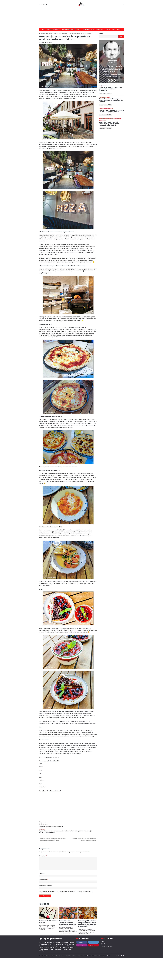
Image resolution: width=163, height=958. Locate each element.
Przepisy (101, 120)
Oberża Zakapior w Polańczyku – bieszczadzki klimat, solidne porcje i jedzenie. (111, 100)
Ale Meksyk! (50, 956)
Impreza (101, 118)
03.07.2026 (109, 128)
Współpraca (104, 945)
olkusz (72, 831)
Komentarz (43, 856)
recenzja (89, 831)
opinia (76, 831)
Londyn (101, 108)
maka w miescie (65, 831)
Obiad (119, 118)
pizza (79, 831)
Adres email (43, 880)
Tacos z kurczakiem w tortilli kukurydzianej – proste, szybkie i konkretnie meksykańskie (110, 124)
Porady (79, 29)
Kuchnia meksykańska (53, 29)
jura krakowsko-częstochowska (51, 831)
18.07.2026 (109, 104)
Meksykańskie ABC (88, 29)
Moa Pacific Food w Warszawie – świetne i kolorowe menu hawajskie (67, 923)
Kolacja (105, 118)
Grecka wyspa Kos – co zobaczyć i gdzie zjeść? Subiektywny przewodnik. (110, 89)
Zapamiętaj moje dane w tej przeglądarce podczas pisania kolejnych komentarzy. (66, 891)
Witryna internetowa (45, 886)
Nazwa (41, 874)
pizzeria (84, 831)
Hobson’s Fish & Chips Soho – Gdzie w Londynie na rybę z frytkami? (111, 111)
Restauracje (99, 29)
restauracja (42, 832)
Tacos (104, 120)
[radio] (39, 824)
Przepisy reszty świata (68, 29)
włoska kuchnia (50, 832)
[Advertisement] (81, 18)
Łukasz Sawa (48, 42)
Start (43, 29)
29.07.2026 (109, 93)
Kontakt (103, 943)
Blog (113, 29)
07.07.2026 (109, 114)
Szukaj (101, 33)
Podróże (108, 29)
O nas (102, 941)
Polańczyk (101, 97)
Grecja (100, 85)
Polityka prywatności (107, 946)
